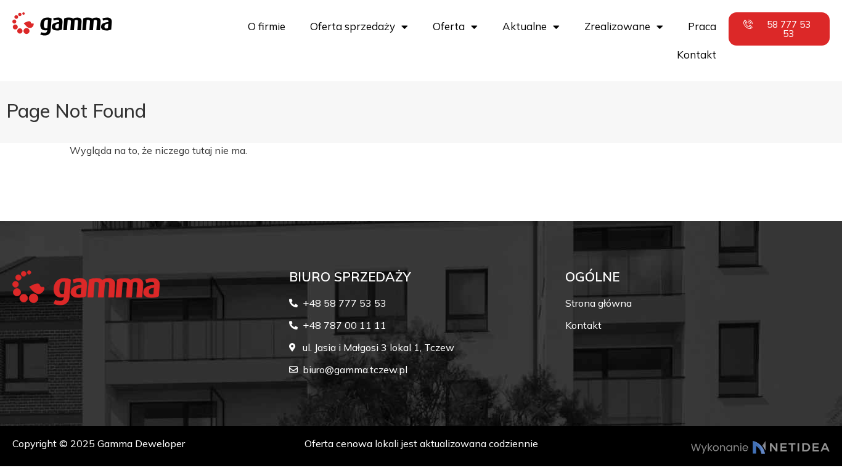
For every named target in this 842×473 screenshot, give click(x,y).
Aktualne (524, 26)
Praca (702, 26)
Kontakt (696, 54)
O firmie (266, 26)
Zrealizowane (617, 26)
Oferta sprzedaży (352, 26)
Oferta (449, 26)
